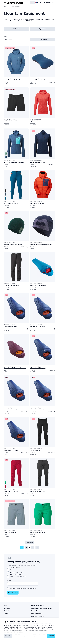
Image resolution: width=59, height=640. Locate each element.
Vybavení (42, 29)
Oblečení (16, 29)
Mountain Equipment (9, 78)
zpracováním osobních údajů (27, 588)
